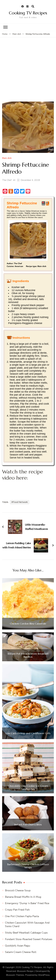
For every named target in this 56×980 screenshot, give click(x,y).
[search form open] (33, 6)
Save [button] (43, 204)
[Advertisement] (28, 72)
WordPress (44, 975)
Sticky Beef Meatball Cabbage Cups (26, 932)
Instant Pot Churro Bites (28, 824)
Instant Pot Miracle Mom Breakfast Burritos (28, 655)
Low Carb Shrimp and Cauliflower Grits (28, 733)
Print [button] (47, 204)
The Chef (6, 180)
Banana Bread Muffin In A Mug (23, 897)
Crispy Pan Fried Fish (17, 909)
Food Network (20, 502)
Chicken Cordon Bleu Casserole (28, 623)
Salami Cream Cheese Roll (20, 952)
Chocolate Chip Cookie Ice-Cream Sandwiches (28, 787)
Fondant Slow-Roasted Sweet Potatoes (28, 939)
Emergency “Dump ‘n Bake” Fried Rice (27, 903)
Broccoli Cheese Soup (18, 890)
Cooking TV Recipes (28, 13)
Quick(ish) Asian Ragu (17, 945)
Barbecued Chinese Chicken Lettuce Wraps (28, 866)
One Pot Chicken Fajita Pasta (22, 916)
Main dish (7, 158)
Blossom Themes (15, 975)
